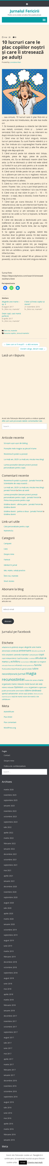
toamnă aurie (6, 697)
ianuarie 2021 (9, 881)
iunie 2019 (8, 946)
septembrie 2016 (10, 1096)
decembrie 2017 (10, 1016)
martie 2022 (9, 838)
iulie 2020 (7, 908)
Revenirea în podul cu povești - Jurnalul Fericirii (22, 480)
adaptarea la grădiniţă (10, 647)
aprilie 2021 (8, 876)
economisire (25, 662)
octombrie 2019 (10, 929)
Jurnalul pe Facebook (16, 632)
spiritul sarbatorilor (10, 693)
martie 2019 (9, 951)
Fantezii (7, 559)
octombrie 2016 (10, 1091)
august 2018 (9, 978)
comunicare (33, 655)
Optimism (18, 687)
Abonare (8, 621)
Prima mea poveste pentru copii (17, 500)
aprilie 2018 (8, 994)
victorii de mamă (29, 696)
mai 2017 (7, 1053)
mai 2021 (7, 870)
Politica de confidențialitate (15, 766)
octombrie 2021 (10, 859)
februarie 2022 (10, 843)
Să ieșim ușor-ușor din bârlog (16, 443)
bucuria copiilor (10, 333)
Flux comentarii (10, 722)
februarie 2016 (10, 1134)
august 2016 (9, 1102)
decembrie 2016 (10, 1080)
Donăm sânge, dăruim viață (32, 349)
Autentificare (9, 711)
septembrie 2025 (10, 800)
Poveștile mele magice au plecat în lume (20, 448)
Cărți (6, 549)
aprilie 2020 (8, 913)
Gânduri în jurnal (10, 565)
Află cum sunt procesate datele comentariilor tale (22, 421)
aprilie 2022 (8, 832)
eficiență (18, 665)
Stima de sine (38, 694)
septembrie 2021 (10, 865)
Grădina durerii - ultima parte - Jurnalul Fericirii (22, 504)
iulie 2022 (7, 827)
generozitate (27, 669)
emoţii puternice (28, 665)
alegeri (21, 647)
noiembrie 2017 (10, 1021)
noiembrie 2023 (10, 811)
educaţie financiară (8, 665)
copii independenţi (9, 658)
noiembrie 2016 (10, 1086)
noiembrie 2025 (10, 795)
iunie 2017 (8, 1048)
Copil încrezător (23, 658)
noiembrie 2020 (10, 892)
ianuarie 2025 (9, 805)
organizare (33, 687)
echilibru (15, 661)
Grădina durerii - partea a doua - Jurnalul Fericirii (23, 511)
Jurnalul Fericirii (24, 11)
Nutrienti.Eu (8, 530)
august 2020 (9, 903)
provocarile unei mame (15, 690)
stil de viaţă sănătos (26, 693)
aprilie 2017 (8, 1059)
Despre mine (9, 554)
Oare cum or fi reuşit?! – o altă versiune (21, 344)
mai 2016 (7, 1118)
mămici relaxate (8, 687)
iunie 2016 (8, 1113)
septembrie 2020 (10, 897)
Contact (7, 755)
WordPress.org (10, 727)
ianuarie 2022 (9, 849)
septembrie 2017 (10, 1032)
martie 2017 (9, 1064)
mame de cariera (31, 680)
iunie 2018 (8, 983)
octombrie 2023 (10, 816)
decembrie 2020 (10, 886)
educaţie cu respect (38, 661)
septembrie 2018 (10, 973)
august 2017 (9, 1037)
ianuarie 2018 (9, 1010)
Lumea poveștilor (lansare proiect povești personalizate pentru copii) (20, 466)
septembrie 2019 (10, 935)
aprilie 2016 (8, 1123)
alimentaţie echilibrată (10, 651)
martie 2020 (9, 919)
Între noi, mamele (10, 330)
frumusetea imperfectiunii (12, 669)
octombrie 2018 (10, 967)
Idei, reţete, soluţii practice (14, 570)
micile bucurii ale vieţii (33, 684)
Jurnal (21, 673)
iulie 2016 (7, 1107)
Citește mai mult (35, 1162)
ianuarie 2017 (9, 1075)
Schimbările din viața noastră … (16, 483)
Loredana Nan (15, 62)
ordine (26, 687)
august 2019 (9, 940)
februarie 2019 (10, 956)
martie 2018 (9, 1000)
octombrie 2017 (10, 1026)
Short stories (9, 581)
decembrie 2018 (10, 962)
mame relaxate (17, 684)
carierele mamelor (21, 654)
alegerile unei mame (32, 647)
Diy (9, 662)
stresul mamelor (23, 333)
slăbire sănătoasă (32, 690)
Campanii (7, 543)
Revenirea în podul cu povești (16, 454)
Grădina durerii (10, 507)
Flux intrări (8, 717)
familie (37, 665)
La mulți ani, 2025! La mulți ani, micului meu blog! (24, 459)
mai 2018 (7, 989)
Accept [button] (22, 1162)
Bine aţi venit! (23, 490)
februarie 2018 (10, 1005)
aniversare (25, 650)
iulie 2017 (7, 1043)
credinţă (32, 658)
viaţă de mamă (16, 696)
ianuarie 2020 (9, 924)
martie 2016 (9, 1129)
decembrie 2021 (10, 854)
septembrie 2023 (10, 822)
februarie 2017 (10, 1070)
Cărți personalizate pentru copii (16, 526)
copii (41, 654)
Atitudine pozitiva (37, 651)
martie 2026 (9, 789)
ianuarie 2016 (9, 1140)
